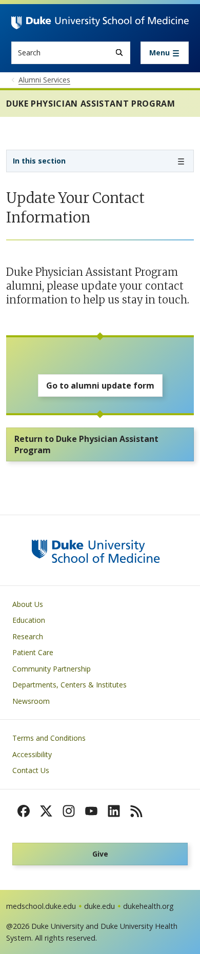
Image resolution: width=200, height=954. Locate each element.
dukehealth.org (148, 906)
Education (28, 620)
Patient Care (32, 652)
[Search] (119, 53)
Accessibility (32, 754)
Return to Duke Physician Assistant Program (86, 444)
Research (27, 636)
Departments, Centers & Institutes (69, 684)
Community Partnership (51, 669)
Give (100, 854)
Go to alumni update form (100, 385)
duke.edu (99, 906)
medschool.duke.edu (41, 906)
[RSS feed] (136, 811)
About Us (27, 604)
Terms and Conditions (49, 738)
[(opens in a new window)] (23, 811)
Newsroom (31, 701)
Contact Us (30, 770)
